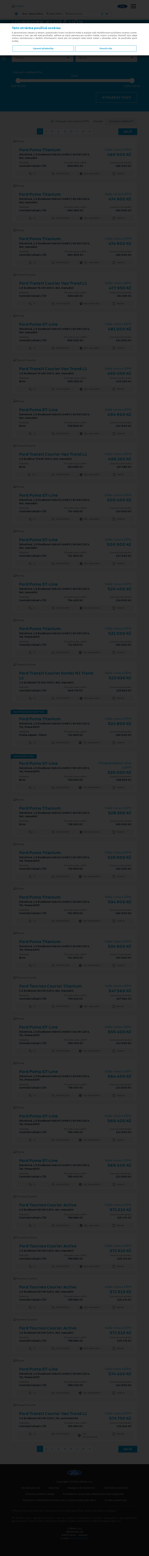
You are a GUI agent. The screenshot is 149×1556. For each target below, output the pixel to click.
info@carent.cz (79, 1538)
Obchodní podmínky (116, 1488)
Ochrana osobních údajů (39, 1494)
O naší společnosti (116, 1500)
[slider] (18, 80)
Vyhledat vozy (116, 97)
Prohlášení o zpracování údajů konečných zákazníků (93, 1494)
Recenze (54, 1488)
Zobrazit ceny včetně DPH (72, 121)
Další (128, 131)
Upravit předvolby (43, 48)
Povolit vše (106, 48)
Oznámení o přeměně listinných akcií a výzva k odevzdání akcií (59, 1500)
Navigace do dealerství (81, 1488)
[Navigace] (133, 6)
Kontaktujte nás (30, 1488)
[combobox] (42, 58)
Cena (74, 76)
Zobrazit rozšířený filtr (27, 72)
